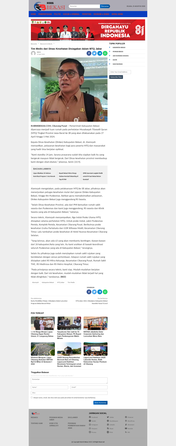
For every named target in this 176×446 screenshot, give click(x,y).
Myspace (94, 428)
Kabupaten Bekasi (48, 282)
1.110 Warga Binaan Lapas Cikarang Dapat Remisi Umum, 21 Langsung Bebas (42, 334)
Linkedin (112, 425)
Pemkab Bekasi (118, 51)
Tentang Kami (37, 423)
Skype (111, 428)
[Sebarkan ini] (89, 53)
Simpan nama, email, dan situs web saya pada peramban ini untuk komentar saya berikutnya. (64, 398)
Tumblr (94, 421)
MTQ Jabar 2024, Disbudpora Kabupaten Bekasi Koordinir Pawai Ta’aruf (92, 301)
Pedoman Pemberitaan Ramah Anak (76, 425)
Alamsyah (35, 282)
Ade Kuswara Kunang (121, 56)
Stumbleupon (114, 421)
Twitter (112, 417)
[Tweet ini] (94, 53)
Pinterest (130, 417)
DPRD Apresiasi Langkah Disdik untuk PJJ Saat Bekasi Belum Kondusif (93, 176)
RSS (129, 432)
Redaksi (34, 417)
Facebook (95, 417)
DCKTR (115, 60)
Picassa (94, 432)
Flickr (111, 432)
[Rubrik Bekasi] (50, 6)
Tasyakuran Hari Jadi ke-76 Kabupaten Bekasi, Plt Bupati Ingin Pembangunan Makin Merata (69, 335)
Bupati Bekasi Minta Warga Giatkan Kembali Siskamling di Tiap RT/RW (68, 176)
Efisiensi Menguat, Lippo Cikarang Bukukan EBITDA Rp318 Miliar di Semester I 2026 (42, 360)
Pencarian (105, 6)
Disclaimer (73, 417)
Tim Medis (71, 282)
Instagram (95, 425)
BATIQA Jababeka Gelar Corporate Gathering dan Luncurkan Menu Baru (94, 334)
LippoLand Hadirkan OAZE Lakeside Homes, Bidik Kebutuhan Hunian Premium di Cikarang (95, 360)
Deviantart (131, 425)
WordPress (131, 421)
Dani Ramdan (118, 64)
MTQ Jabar (60, 282)
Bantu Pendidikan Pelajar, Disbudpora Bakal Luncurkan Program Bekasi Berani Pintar (49, 301)
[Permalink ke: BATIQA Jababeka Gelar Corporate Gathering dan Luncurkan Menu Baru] (96, 323)
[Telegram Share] (99, 53)
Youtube (130, 428)
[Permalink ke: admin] (33, 53)
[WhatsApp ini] (105, 53)
